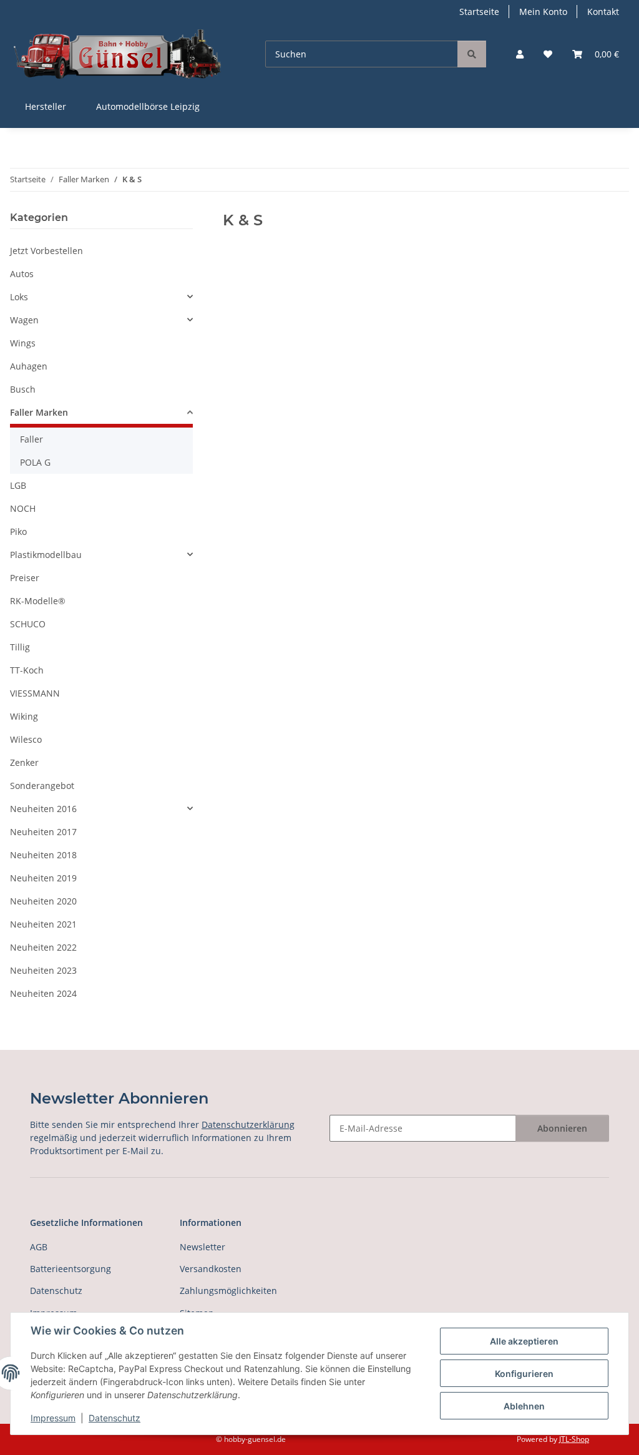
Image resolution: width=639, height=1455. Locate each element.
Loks (19, 297)
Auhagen (28, 366)
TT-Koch (27, 670)
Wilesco (26, 739)
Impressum (53, 1418)
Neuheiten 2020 (43, 901)
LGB (18, 485)
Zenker (24, 762)
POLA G (35, 462)
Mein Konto (543, 11)
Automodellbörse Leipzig (148, 106)
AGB (38, 1247)
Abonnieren (562, 1128)
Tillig (20, 647)
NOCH (23, 508)
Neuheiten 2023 (43, 970)
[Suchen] (471, 54)
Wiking (24, 716)
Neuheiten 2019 (43, 878)
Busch (23, 389)
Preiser (24, 578)
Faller (31, 439)
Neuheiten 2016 (43, 809)
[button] (520, 54)
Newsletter (202, 1247)
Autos (22, 274)
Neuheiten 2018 (43, 855)
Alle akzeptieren (524, 1341)
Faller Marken (39, 412)
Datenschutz (114, 1418)
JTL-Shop (574, 1439)
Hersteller (45, 106)
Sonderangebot (42, 785)
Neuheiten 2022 (43, 947)
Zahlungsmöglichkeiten (228, 1290)
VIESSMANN (35, 693)
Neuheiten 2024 (43, 993)
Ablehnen (524, 1406)
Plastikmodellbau (46, 555)
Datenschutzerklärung (248, 1124)
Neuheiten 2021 (43, 924)
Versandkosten (210, 1269)
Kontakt (603, 11)
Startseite (479, 11)
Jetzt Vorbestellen (46, 251)
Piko (18, 531)
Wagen (24, 320)
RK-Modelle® (38, 601)
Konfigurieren (524, 1373)
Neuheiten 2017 (43, 832)
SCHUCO (28, 624)
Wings (23, 343)
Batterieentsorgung (70, 1269)
